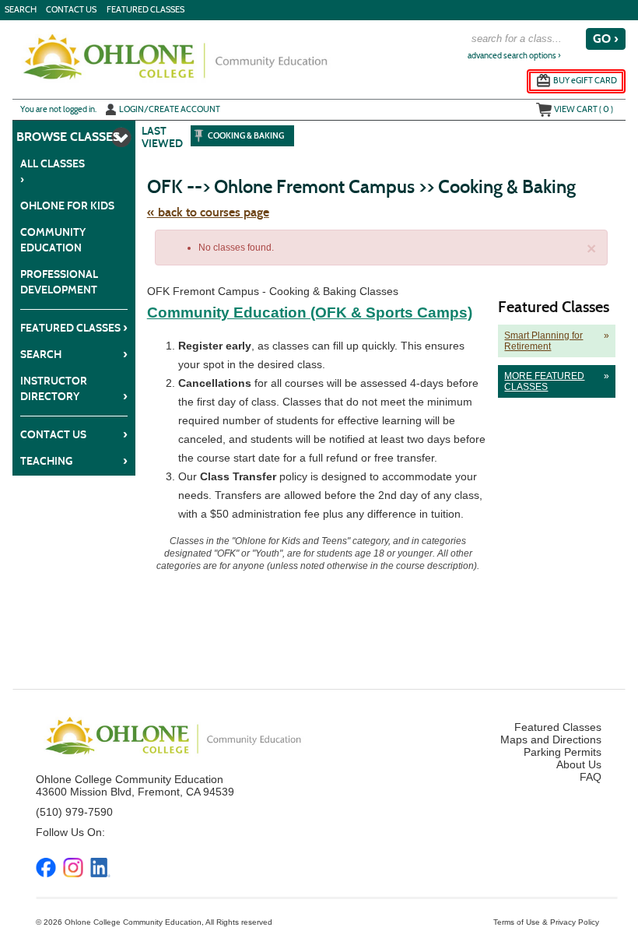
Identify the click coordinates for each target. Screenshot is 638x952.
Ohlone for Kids (67, 206)
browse (41, 136)
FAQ (590, 777)
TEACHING (74, 461)
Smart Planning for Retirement (554, 341)
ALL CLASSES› (52, 171)
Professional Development (59, 282)
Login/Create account (169, 109)
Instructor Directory (74, 388)
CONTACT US (71, 10)
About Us (578, 764)
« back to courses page (208, 212)
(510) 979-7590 (74, 812)
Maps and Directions (550, 739)
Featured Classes (145, 10)
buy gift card (585, 80)
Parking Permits (562, 752)
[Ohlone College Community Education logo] (174, 56)
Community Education (53, 240)
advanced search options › (514, 56)
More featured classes (554, 381)
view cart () (583, 109)
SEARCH (21, 10)
